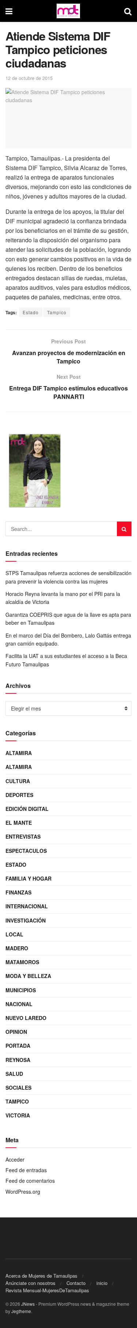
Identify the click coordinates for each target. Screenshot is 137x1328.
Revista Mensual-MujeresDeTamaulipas (47, 1290)
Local (14, 934)
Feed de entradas (26, 1170)
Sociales (18, 1087)
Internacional (26, 906)
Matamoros (22, 962)
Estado (31, 312)
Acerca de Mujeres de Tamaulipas (41, 1275)
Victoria (17, 1115)
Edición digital (27, 808)
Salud (14, 1073)
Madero (16, 948)
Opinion (16, 1031)
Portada (17, 1045)
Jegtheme (21, 1311)
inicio (101, 1282)
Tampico (56, 312)
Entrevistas (23, 836)
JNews (28, 1304)
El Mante (18, 822)
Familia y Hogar (28, 878)
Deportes (19, 794)
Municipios (20, 990)
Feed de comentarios (30, 1180)
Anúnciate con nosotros (30, 1282)
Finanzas (18, 892)
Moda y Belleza (28, 975)
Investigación (25, 920)
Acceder (14, 1159)
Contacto (75, 1282)
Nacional (19, 1004)
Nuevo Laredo (25, 1017)
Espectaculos (26, 850)
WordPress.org (22, 1191)
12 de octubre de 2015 (29, 77)
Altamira (18, 753)
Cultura (17, 781)
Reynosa (17, 1059)
